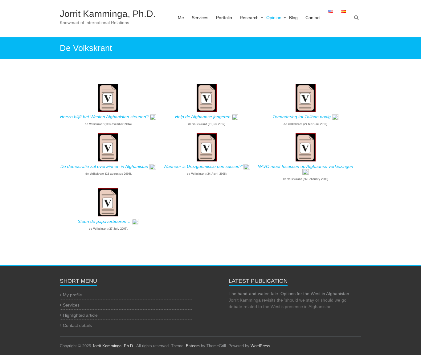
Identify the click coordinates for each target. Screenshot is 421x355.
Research (249, 17)
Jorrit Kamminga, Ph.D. (108, 14)
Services (200, 17)
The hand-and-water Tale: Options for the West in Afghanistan (289, 293)
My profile (72, 294)
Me (181, 17)
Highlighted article (80, 315)
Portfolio (224, 17)
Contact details (77, 325)
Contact (313, 17)
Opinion (273, 17)
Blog (293, 17)
